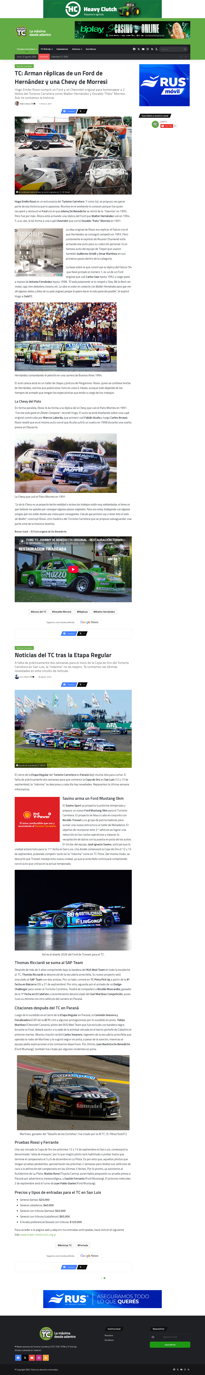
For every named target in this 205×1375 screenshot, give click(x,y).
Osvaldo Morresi (62, 611)
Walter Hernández (105, 611)
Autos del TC (39, 611)
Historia (76, 49)
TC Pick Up (46, 49)
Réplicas (83, 611)
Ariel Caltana (25, 103)
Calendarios (62, 49)
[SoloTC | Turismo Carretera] (33, 31)
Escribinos (91, 49)
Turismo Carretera (26, 49)
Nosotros (109, 1335)
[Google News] (89, 622)
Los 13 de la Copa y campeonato (65, 56)
